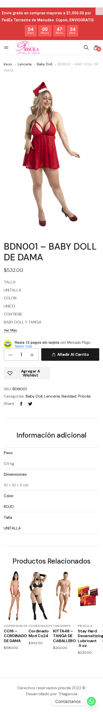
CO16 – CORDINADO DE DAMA (14, 636)
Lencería (25, 64)
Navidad (69, 396)
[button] (7, 48)
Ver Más (10, 330)
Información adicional (51, 436)
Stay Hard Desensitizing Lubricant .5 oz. (88, 638)
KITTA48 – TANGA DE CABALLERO (63, 636)
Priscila (84, 396)
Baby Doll (44, 64)
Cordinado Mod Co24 (38, 633)
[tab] (52, 436)
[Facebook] (21, 403)
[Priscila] (27, 47)
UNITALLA (12, 528)
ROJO (9, 506)
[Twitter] (30, 403)
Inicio (8, 64)
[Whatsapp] (91, 701)
